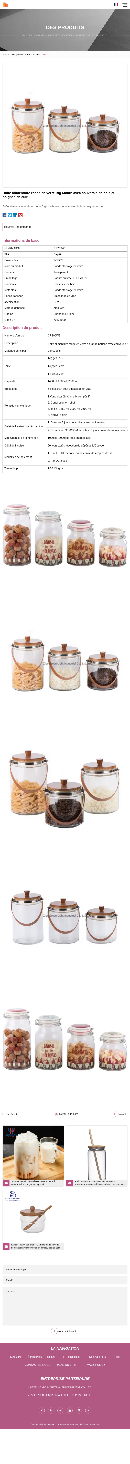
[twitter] (60, 1410)
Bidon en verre (33, 54)
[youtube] (70, 1410)
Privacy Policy (94, 1364)
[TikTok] (88, 1410)
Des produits (18, 54)
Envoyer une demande (17, 226)
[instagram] (79, 1410)
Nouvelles (97, 1357)
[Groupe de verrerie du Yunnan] (5, 4)
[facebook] (42, 1410)
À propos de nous (41, 1357)
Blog (116, 1357)
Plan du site (66, 1364)
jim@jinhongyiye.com (90, 1424)
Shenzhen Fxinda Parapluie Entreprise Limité (61, 1395)
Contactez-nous (37, 1364)
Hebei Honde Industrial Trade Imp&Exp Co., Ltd (60, 1387)
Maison (6, 54)
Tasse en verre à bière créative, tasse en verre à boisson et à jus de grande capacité (33, 1183)
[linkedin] (51, 1410)
